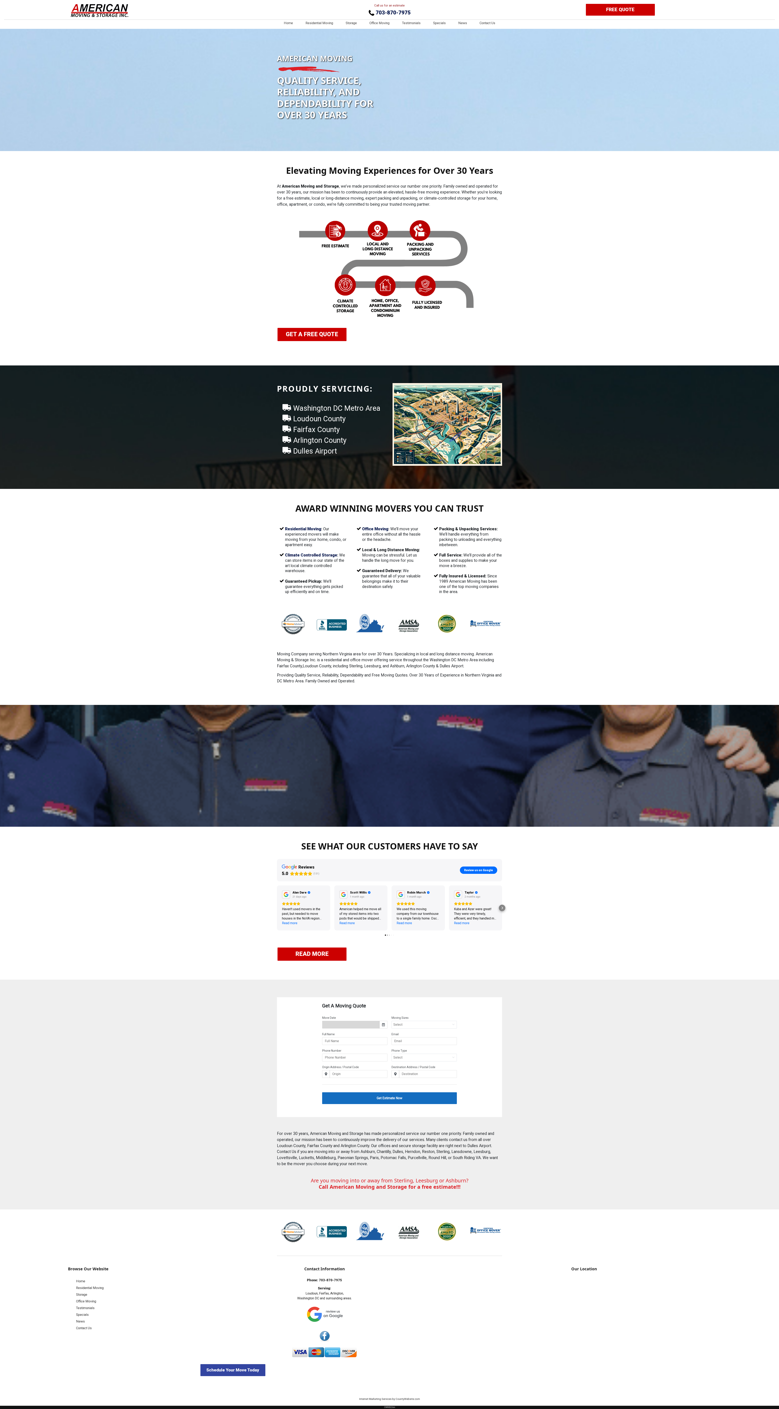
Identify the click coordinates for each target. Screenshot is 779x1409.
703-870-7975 (392, 13)
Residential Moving (319, 23)
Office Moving (379, 23)
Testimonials (411, 23)
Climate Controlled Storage (311, 555)
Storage (351, 23)
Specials (439, 23)
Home (288, 23)
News (462, 23)
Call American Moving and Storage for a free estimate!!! (390, 1186)
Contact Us (487, 23)
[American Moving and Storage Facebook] (324, 1336)
